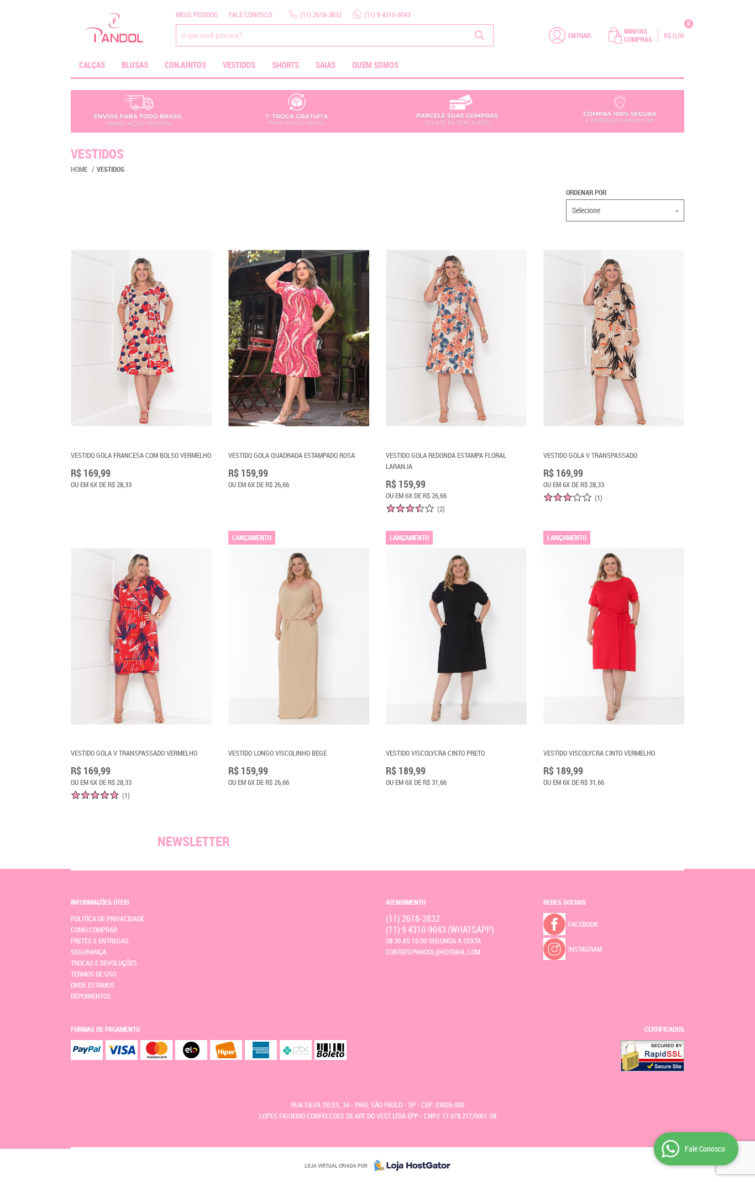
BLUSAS (135, 64)
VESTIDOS (239, 64)
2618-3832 (321, 14)
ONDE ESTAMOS (92, 985)
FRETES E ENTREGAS (100, 941)
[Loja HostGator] (409, 1165)
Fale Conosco (250, 14)
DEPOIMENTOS (91, 996)
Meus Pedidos (197, 14)
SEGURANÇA (88, 952)
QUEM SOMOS (375, 64)
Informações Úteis (100, 902)
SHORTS (285, 64)
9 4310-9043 (387, 14)
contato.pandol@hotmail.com (433, 952)
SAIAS (325, 64)
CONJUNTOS (185, 64)
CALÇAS (92, 64)
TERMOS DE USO (93, 974)
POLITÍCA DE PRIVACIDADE (107, 919)
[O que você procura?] (480, 35)
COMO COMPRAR (94, 930)
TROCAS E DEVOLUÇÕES (104, 963)
